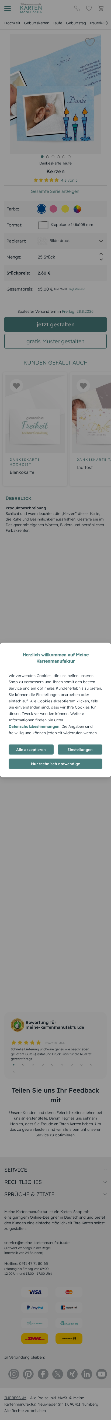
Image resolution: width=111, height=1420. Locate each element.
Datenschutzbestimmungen (34, 726)
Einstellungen (80, 749)
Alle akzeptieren (31, 749)
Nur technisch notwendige (55, 763)
